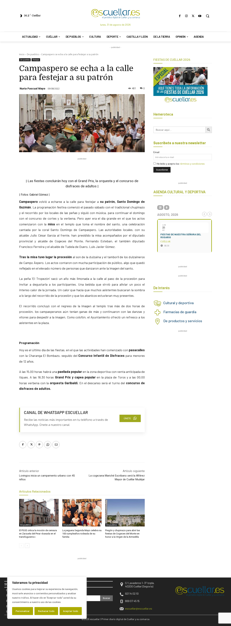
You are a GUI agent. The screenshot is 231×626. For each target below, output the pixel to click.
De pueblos (33, 54)
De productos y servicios (182, 321)
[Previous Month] (204, 214)
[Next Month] (209, 214)
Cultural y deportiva (178, 303)
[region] (47, 598)
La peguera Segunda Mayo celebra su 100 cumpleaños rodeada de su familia (82, 533)
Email (156, 152)
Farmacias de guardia (179, 312)
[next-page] (27, 545)
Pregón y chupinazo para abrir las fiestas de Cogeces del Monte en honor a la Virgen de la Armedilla (122, 533)
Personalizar (23, 610)
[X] (193, 16)
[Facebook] (179, 16)
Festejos (36, 59)
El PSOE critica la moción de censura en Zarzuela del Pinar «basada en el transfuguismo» (38, 533)
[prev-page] (21, 545)
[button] (207, 16)
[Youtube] (199, 16)
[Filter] (160, 207)
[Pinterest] (39, 444)
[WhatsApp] (47, 444)
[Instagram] (186, 16)
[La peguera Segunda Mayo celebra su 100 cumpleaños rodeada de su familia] (82, 512)
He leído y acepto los (181, 163)
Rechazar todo (46, 610)
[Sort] (166, 207)
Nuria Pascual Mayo (32, 88)
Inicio (22, 54)
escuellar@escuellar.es (138, 608)
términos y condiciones (192, 163)
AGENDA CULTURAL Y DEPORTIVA (179, 192)
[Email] (56, 444)
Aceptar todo (70, 610)
